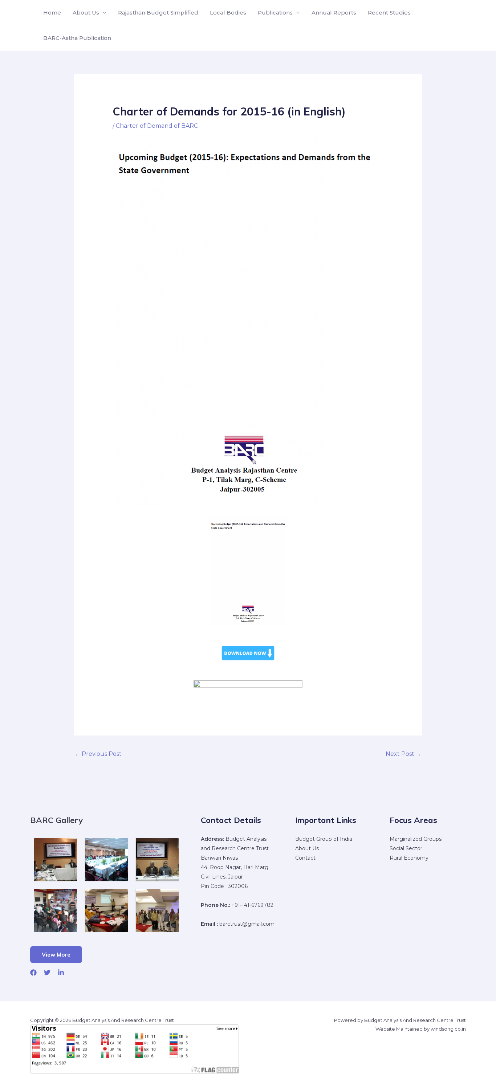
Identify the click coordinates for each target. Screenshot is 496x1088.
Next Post (404, 753)
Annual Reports (334, 12)
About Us (86, 12)
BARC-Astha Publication (77, 37)
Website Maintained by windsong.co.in (420, 1029)
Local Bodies (228, 12)
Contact (305, 858)
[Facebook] (33, 972)
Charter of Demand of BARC (157, 125)
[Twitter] (47, 972)
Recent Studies (389, 12)
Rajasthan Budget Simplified (158, 12)
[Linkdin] (61, 972)
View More (56, 954)
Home (52, 12)
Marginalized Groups (416, 839)
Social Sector (406, 848)
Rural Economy (409, 858)
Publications (275, 12)
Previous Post (98, 753)
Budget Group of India (323, 839)
